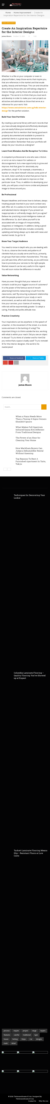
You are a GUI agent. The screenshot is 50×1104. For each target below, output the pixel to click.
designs (39, 1039)
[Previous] (5, 469)
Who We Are (43, 1101)
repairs (42, 1031)
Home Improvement (8, 23)
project (25, 1031)
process (7, 1031)
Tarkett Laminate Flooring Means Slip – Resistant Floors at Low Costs (30, 853)
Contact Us (32, 1101)
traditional (27, 1035)
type (36, 1035)
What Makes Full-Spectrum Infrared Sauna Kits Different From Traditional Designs (30, 430)
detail (14, 1043)
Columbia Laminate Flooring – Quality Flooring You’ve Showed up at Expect (30, 675)
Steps (24, 1039)
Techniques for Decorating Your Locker (29, 496)
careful (16, 1035)
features (7, 1035)
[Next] (9, 469)
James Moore (6, 36)
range (34, 1031)
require (16, 1031)
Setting (15, 1039)
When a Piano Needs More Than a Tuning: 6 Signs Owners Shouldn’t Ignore (31, 419)
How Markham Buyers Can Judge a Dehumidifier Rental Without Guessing (29, 451)
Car (31, 1039)
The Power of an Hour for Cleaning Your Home (28, 439)
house (6, 1039)
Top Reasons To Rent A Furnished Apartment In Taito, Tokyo (31, 461)
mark (6, 1043)
